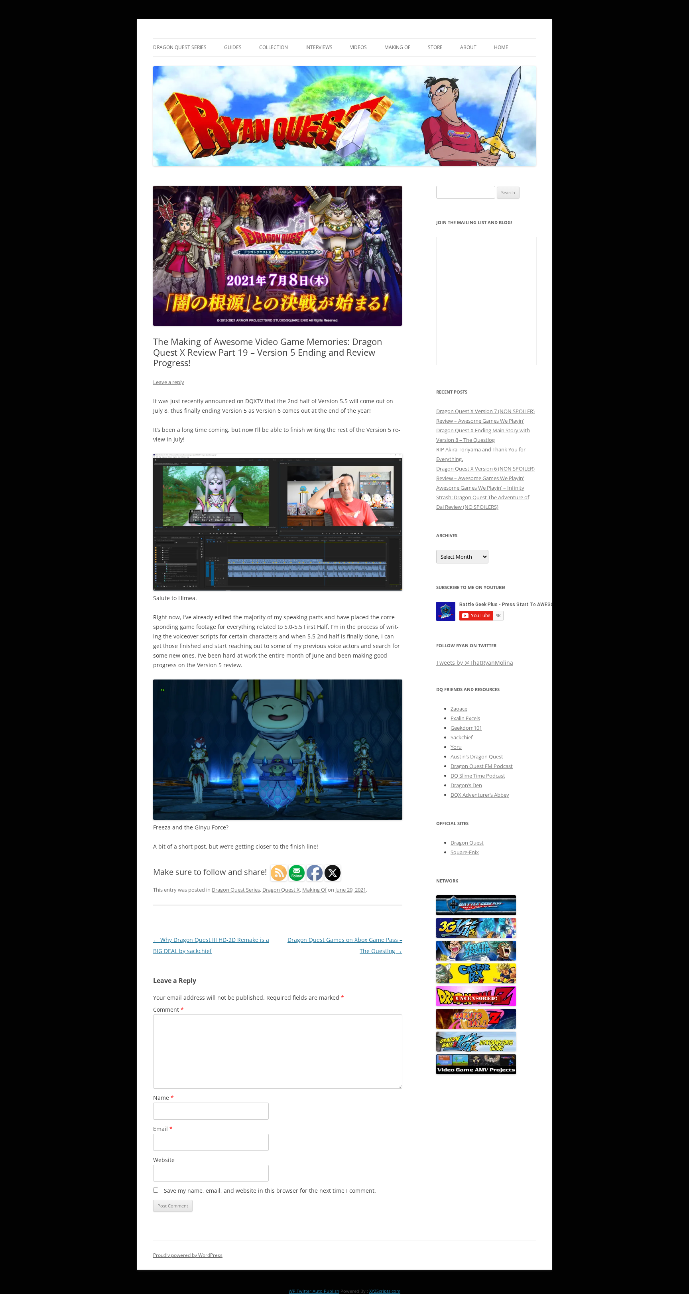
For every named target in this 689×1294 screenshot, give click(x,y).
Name (163, 1097)
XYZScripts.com (384, 1291)
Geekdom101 (466, 727)
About (468, 47)
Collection (273, 47)
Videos (358, 47)
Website (164, 1160)
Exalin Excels (465, 718)
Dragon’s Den (466, 785)
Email (163, 1128)
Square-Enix (465, 852)
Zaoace (459, 708)
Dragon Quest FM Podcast (482, 766)
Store (435, 47)
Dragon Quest (467, 842)
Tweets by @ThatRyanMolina (474, 662)
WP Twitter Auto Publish (314, 1291)
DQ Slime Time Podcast (478, 775)
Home (501, 47)
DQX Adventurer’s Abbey (480, 794)
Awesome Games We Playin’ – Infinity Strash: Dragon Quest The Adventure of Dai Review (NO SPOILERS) (482, 497)
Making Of (397, 47)
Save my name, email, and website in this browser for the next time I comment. (270, 1190)
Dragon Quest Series (180, 47)
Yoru (456, 746)
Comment (168, 1009)
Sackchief (461, 737)
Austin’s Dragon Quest (477, 756)
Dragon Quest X (281, 889)
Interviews (319, 47)
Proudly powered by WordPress (187, 1255)
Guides (233, 47)
